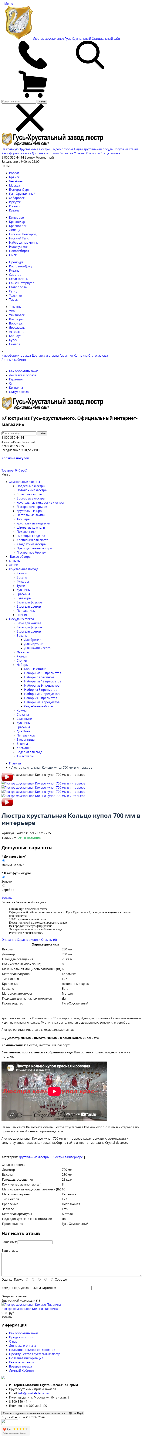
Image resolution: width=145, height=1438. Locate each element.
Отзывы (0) (49, 940)
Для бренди (32, 640)
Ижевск (14, 206)
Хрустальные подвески (33, 523)
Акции (78, 149)
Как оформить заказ (16, 153)
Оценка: (7, 1279)
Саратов (15, 275)
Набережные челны (24, 242)
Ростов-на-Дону (20, 266)
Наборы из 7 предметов (41, 694)
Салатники (24, 719)
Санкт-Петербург (21, 283)
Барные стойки (35, 669)
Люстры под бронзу (31, 552)
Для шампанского (37, 648)
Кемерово (16, 217)
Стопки (22, 660)
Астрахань (16, 332)
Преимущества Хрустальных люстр (34, 1354)
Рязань (14, 270)
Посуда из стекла (125, 149)
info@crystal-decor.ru (33, 1393)
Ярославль (17, 327)
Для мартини (33, 644)
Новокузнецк (18, 247)
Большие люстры (29, 494)
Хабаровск (17, 198)
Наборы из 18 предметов (42, 673)
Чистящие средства (31, 536)
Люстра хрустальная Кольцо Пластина (30, 1309)
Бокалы (22, 577)
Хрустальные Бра (29, 511)
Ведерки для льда (29, 752)
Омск (13, 255)
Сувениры (24, 598)
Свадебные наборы (38, 706)
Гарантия (66, 153)
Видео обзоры (62, 149)
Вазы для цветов (29, 606)
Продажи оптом (21, 1337)
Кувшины (23, 590)
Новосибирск (19, 251)
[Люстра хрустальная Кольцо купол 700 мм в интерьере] (7, 780)
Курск (13, 340)
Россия (14, 173)
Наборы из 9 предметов (41, 685)
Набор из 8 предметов (40, 690)
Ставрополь (18, 287)
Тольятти (15, 295)
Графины (23, 594)
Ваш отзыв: (10, 1250)
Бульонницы (26, 739)
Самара (14, 344)
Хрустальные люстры (35, 149)
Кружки (22, 710)
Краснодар (17, 222)
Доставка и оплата (45, 153)
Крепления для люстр (32, 540)
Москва (14, 185)
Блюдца (22, 744)
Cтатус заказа (110, 153)
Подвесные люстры (31, 486)
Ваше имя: (9, 1242)
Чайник (22, 615)
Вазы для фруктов (29, 602)
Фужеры (23, 581)
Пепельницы (26, 611)
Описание (9, 940)
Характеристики (28, 940)
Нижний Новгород (22, 234)
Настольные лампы (31, 515)
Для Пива (23, 731)
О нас (13, 1341)
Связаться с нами (22, 1362)
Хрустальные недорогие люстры (40, 502)
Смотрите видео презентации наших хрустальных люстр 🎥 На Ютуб (43, 1413)
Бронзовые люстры (31, 498)
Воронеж (15, 323)
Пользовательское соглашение (32, 1350)
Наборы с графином (39, 677)
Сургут (14, 291)
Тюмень (15, 307)
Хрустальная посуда (98, 149)
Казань (14, 210)
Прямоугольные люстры (34, 548)
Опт (12, 383)
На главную (10, 149)
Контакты (93, 153)
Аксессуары (25, 756)
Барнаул (15, 336)
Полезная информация (26, 1358)
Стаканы (23, 714)
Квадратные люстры (31, 544)
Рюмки (22, 573)
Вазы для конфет (29, 623)
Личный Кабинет (21, 1370)
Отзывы (79, 153)
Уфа (12, 311)
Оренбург (16, 262)
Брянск (14, 177)
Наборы (23, 665)
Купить (7, 898)
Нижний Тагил (19, 238)
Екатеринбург (19, 189)
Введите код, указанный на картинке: (29, 1288)
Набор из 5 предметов (40, 698)
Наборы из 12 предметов (42, 681)
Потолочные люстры (32, 490)
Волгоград (16, 319)
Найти (42, 101)
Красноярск (17, 226)
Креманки (24, 748)
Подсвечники (26, 532)
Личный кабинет (14, 360)
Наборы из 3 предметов (41, 702)
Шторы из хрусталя (31, 527)
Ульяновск (17, 315)
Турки (21, 586)
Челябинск (17, 181)
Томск (13, 299)
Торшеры (23, 519)
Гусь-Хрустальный (22, 194)
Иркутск (15, 202)
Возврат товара (20, 1366)
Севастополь (18, 279)
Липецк (14, 230)
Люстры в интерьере (32, 507)
